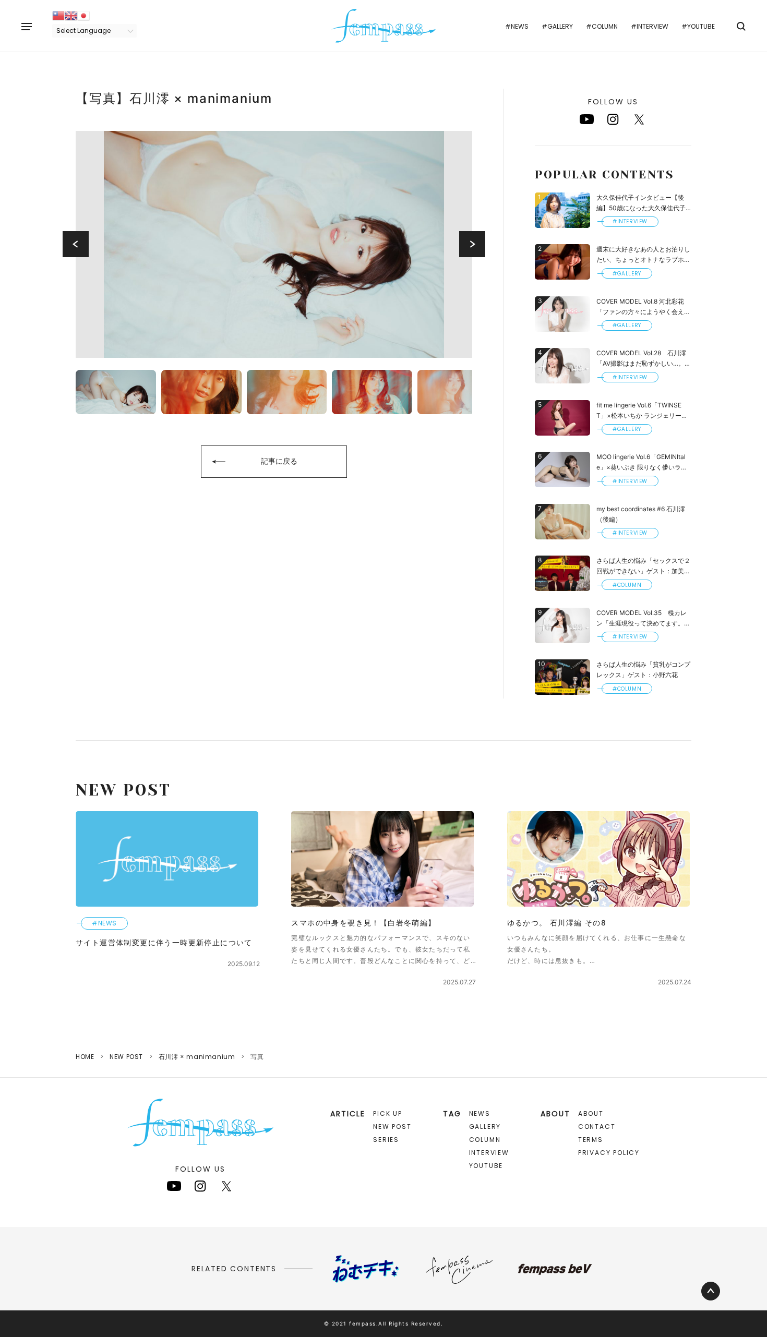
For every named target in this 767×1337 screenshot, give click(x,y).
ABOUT (591, 1113)
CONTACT (597, 1126)
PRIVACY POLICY (609, 1152)
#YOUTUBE (698, 26)
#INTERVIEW (649, 26)
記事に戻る (279, 460)
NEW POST (126, 1056)
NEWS (479, 1113)
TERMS (590, 1139)
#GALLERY (557, 26)
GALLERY (485, 1126)
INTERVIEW (489, 1152)
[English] (71, 15)
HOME (85, 1056)
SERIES (386, 1139)
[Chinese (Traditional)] (58, 15)
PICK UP (387, 1113)
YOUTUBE (486, 1165)
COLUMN (485, 1139)
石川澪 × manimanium (197, 1056)
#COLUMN (602, 26)
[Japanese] (83, 15)
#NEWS (517, 26)
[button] (76, 244)
